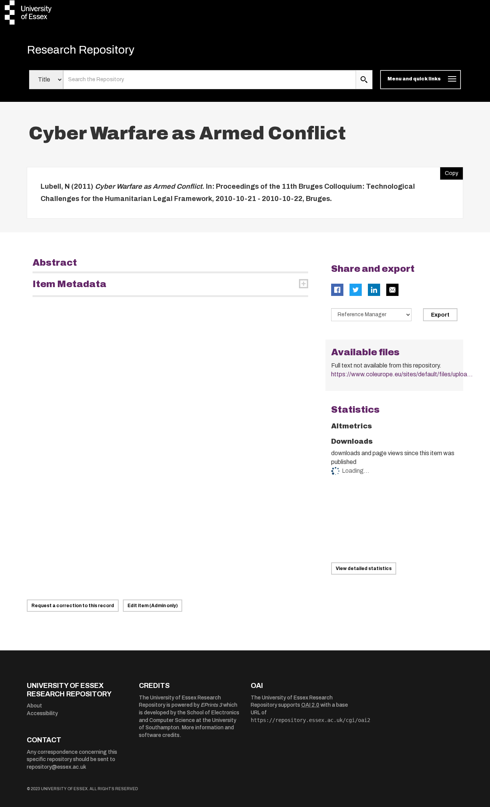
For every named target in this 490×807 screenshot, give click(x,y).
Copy (449, 171)
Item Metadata (69, 284)
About (34, 706)
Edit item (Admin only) (152, 605)
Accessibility (42, 713)
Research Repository (80, 50)
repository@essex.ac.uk (56, 767)
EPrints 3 (211, 705)
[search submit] (364, 79)
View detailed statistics (364, 568)
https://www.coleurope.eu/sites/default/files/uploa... (402, 374)
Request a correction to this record (72, 605)
